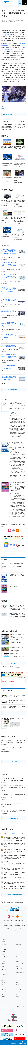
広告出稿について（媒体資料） (20, 921)
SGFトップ (3, 901)
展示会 (17, 999)
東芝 (2, 109)
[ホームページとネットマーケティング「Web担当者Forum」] (7, 1031)
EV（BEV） (4, 961)
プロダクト (4, 994)
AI (19, 5)
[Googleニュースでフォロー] (13, 916)
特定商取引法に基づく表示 (20, 926)
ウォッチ (17, 994)
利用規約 (18, 923)
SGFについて (4, 944)
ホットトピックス (19, 989)
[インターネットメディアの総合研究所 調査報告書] (19, 1031)
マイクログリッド (19, 954)
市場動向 (17, 996)
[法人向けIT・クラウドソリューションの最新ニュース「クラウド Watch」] (7, 1035)
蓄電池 (17, 966)
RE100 (3, 972)
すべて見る (14, 761)
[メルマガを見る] (9, 916)
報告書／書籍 (5, 941)
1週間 (13, 833)
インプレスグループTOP (19, 929)
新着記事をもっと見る (14, 389)
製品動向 (17, 982)
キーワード (18, 991)
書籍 (16, 1004)
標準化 (3, 963)
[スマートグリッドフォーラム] (13, 910)
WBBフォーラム (5, 974)
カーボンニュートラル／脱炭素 (20, 969)
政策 (3, 966)
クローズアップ (5, 991)
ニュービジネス (5, 969)
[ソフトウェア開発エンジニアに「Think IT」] (19, 1027)
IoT (16, 956)
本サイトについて (8, 920)
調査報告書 (4, 1007)
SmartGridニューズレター (20, 1007)
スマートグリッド (5, 954)
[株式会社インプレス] (13, 1018)
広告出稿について (19, 944)
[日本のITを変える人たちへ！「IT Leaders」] (19, 1035)
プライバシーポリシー (9, 925)
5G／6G (4, 959)
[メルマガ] (9, 530)
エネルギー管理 (5, 956)
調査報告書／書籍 (10, 5)
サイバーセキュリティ (19, 963)
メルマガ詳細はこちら (21, 677)
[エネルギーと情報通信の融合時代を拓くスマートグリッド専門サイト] (7, 1039)
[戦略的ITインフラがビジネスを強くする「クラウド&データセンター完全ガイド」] (7, 1027)
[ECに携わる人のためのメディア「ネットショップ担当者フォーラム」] (19, 1039)
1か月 (21, 833)
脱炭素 (3, 951)
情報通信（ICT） (18, 961)
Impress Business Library (7, 667)
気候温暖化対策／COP (20, 972)
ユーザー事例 (5, 999)
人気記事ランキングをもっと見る (14, 894)
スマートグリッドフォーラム (6, 2)
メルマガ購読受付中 (19, 941)
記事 (3, 1004)
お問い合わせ (7, 923)
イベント (4, 984)
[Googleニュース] (13, 530)
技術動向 (4, 982)
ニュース (4, 986)
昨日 (5, 833)
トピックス (4, 989)
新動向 (3, 996)
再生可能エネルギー (19, 959)
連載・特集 (3, 5)
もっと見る (13, 663)
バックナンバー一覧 (15, 724)
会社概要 (7, 928)
